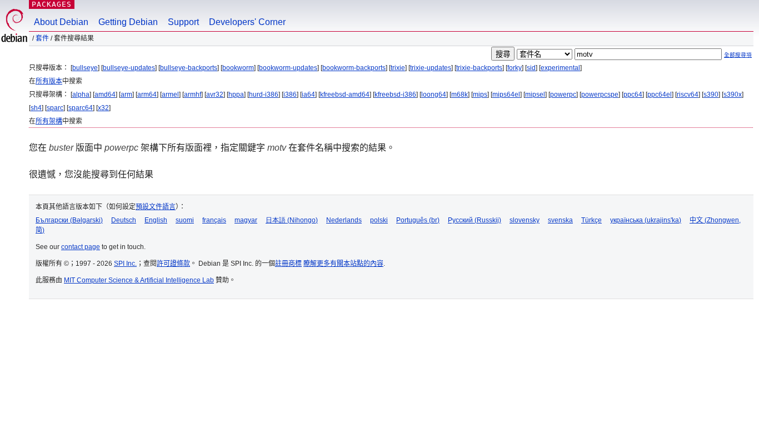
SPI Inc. (125, 263)
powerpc (563, 94)
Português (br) (418, 220)
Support (183, 22)
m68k (459, 94)
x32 (103, 108)
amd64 (105, 94)
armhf (192, 94)
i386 (290, 94)
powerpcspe (599, 94)
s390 (710, 94)
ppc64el (659, 94)
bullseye (85, 68)
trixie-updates (430, 68)
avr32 (214, 94)
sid (531, 68)
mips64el (506, 94)
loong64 (433, 94)
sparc (55, 108)
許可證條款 (173, 263)
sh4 (36, 108)
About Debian (61, 22)
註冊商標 (288, 263)
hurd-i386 (263, 94)
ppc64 (632, 94)
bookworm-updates (288, 68)
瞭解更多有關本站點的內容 (343, 263)
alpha (80, 94)
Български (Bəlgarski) (69, 220)
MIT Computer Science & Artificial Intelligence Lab (139, 280)
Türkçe (591, 220)
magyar (245, 220)
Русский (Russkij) (474, 220)
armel (170, 94)
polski (379, 220)
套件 (42, 38)
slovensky (525, 220)
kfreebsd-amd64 (344, 94)
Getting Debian (128, 22)
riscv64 (687, 94)
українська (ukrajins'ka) (645, 220)
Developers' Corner (247, 22)
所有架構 (49, 121)
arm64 (147, 94)
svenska (560, 220)
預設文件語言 (156, 207)
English (155, 220)
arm (126, 94)
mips (480, 94)
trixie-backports (479, 68)
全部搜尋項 (738, 55)
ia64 (308, 94)
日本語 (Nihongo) (292, 220)
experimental (560, 68)
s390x (732, 94)
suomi (185, 220)
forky (514, 68)
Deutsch (123, 220)
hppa (236, 94)
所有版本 (49, 81)
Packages (52, 4)
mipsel (535, 94)
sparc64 (80, 108)
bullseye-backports (188, 68)
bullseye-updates (129, 68)
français (214, 220)
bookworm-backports (354, 68)
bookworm (238, 68)
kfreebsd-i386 (395, 94)
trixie (398, 68)
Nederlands (344, 220)
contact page (80, 247)
